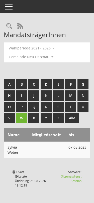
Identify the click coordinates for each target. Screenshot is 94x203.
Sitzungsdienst (71, 178)
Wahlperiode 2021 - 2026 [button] (30, 48)
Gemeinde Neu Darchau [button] (29, 56)
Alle (72, 118)
